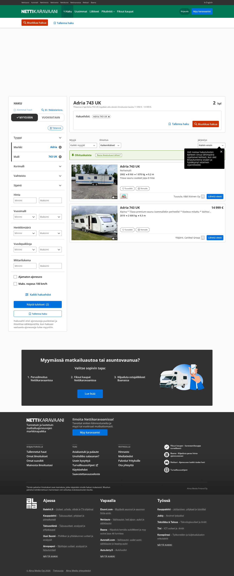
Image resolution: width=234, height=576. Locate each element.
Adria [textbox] (57, 146)
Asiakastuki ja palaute (85, 451)
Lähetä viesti (215, 196)
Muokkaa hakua (36, 22)
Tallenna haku (65, 23)
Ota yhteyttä (126, 465)
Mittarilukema (22, 260)
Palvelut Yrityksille (129, 460)
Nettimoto (44, 2)
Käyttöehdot (80, 469)
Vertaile (144, 188)
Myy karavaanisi (202, 11)
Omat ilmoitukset (37, 456)
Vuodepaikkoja (23, 244)
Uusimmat (80, 11)
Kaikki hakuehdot (40, 294)
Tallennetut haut (36, 451)
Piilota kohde (75, 168)
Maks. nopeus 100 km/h (32, 283)
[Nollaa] (61, 147)
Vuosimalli (20, 211)
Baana (93, 2)
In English (208, 2)
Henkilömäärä (22, 227)
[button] (83, 143)
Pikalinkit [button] (107, 11)
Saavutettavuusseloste (86, 474)
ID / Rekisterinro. (54, 110)
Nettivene (54, 2)
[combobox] (37, 146)
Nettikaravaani (39, 11)
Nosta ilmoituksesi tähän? (109, 155)
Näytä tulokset (38, 304)
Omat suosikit (35, 460)
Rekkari (86, 2)
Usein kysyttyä (81, 460)
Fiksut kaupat (125, 11)
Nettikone (64, 2)
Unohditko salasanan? (85, 456)
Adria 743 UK (147, 182)
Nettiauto (25, 2)
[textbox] (35, 185)
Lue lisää (90, 393)
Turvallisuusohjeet (83, 465)
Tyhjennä (57, 128)
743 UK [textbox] (56, 156)
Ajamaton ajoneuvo (30, 276)
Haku (69, 11)
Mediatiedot (125, 456)
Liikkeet (94, 11)
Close (221, 151)
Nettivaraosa (75, 2)
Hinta (17, 194)
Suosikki (129, 188)
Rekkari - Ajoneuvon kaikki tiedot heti (187, 462)
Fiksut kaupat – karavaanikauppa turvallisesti (185, 447)
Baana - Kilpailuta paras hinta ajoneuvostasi (184, 454)
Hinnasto (123, 451)
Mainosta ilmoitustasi (40, 465)
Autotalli (34, 2)
